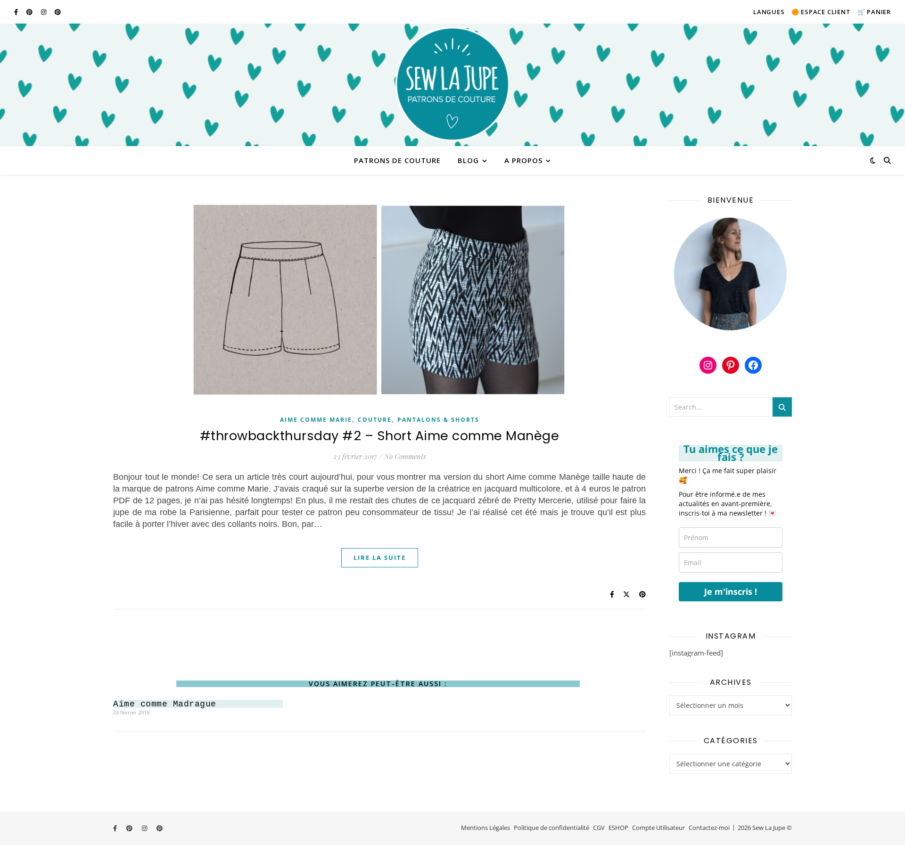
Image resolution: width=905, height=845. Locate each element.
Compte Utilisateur (658, 827)
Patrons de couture (397, 160)
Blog (468, 160)
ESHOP (618, 827)
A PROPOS (523, 160)
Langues (769, 12)
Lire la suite (380, 557)
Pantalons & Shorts (438, 420)
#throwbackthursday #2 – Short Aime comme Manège (379, 435)
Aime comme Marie (316, 420)
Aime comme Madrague (164, 704)
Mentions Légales (485, 827)
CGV (599, 827)
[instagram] (44, 12)
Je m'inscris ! (730, 591)
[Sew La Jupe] (452, 85)
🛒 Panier (874, 12)
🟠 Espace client (821, 12)
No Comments (405, 456)
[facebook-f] (16, 12)
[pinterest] (30, 12)
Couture (375, 420)
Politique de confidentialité (551, 827)
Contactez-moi (709, 827)
